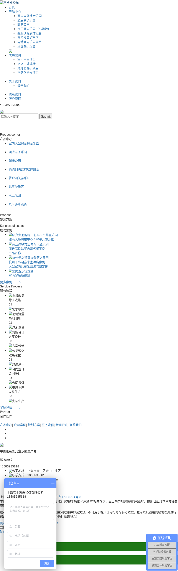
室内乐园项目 (26, 59)
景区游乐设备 (26, 46)
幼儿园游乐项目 (28, 68)
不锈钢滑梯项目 (28, 72)
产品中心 (15, 11)
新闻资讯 (62, 424)
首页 (12, 7)
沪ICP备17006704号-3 (65, 497)
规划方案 (34, 424)
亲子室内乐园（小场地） (34, 28)
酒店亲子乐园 (26, 20)
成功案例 (15, 55)
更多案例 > (10, 282)
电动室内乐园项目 (29, 42)
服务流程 (15, 98)
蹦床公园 (23, 24)
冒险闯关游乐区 (28, 37)
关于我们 (15, 81)
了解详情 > (10, 407)
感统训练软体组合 (29, 33)
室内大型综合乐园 (29, 15)
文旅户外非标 (26, 63)
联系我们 (15, 94)
